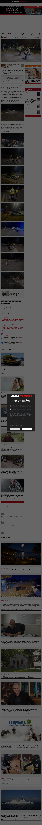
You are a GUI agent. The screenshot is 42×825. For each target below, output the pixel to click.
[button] (21, 411)
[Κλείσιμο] (34, 395)
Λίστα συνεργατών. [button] (21, 419)
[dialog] (21, 412)
